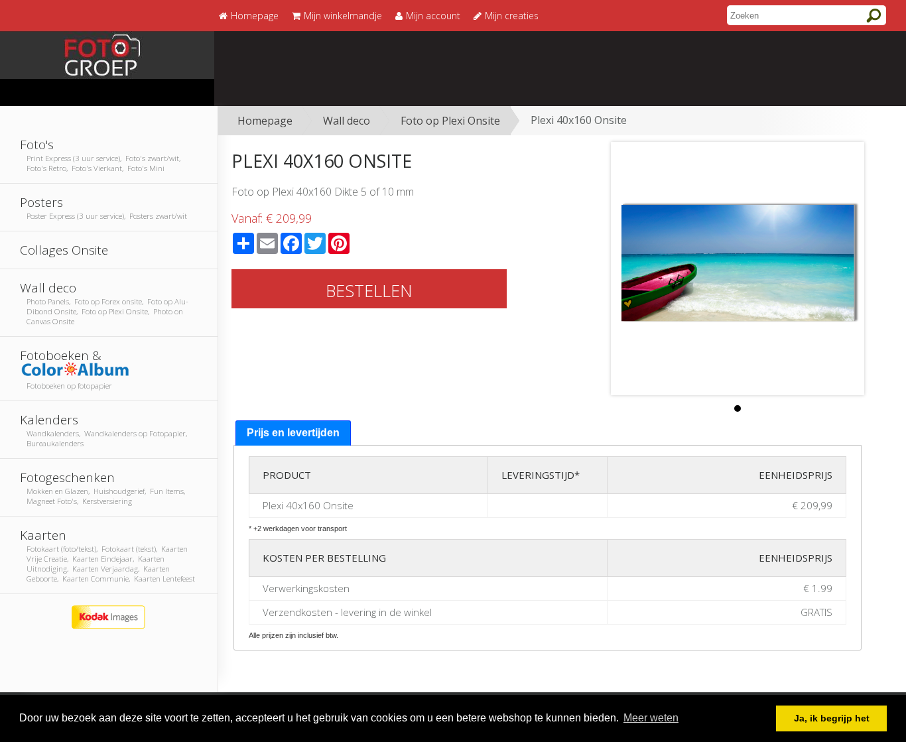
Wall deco (346, 120)
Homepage (264, 120)
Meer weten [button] (651, 717)
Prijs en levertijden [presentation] (293, 432)
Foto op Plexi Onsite (450, 120)
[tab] (293, 433)
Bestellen (369, 290)
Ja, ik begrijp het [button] (832, 718)
